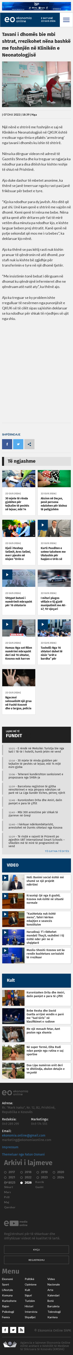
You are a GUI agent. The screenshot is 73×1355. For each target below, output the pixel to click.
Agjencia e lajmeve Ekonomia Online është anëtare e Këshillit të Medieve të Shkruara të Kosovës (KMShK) (45, 1346)
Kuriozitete (9, 1300)
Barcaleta (53, 1306)
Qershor (9, 1207)
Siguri (28, 1295)
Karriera (52, 1317)
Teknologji (54, 1311)
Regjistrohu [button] (37, 1259)
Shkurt (8, 1187)
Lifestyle (7, 1290)
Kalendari (53, 1295)
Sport (5, 1284)
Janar (7, 1182)
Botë (50, 1300)
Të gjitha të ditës (57, 851)
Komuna (7, 1295)
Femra (6, 1317)
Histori (29, 1306)
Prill (7, 1197)
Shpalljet (30, 1317)
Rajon (5, 1306)
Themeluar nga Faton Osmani (23, 1154)
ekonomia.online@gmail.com (23, 1135)
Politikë (29, 1279)
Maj (6, 1202)
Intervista (31, 1311)
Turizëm (30, 1300)
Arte (50, 1290)
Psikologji (8, 1311)
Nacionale (53, 1284)
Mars (7, 1192)
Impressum (10, 1147)
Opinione (30, 1284)
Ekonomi (7, 1279)
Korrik (39, 1182)
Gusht (39, 1187)
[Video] (54, 536)
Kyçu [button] (36, 1249)
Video (51, 1279)
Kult (27, 1290)
